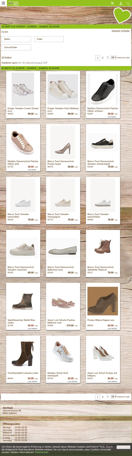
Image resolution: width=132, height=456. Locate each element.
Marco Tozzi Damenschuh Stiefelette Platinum (100, 268)
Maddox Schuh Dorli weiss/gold (57, 374)
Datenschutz (41, 452)
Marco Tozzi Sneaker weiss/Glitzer (98, 215)
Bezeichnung (34, 62)
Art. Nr (21, 62)
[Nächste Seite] (107, 57)
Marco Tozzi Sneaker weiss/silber (18, 215)
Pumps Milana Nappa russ (100, 320)
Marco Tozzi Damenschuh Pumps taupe (60, 162)
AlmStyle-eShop (13, 26)
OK (123, 447)
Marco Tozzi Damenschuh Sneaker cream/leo (21, 268)
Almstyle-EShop (13, 68)
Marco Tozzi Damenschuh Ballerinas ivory (60, 268)
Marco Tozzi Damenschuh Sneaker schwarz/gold (100, 162)
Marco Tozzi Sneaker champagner (58, 215)
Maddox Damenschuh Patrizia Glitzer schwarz (102, 109)
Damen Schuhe (49, 26)
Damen (32, 26)
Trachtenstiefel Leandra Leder (23, 373)
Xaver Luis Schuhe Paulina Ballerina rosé (61, 321)
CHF (44, 62)
